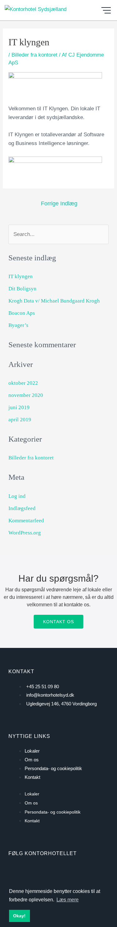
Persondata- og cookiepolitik (53, 768)
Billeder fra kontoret (34, 55)
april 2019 (19, 420)
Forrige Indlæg (59, 203)
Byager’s (18, 325)
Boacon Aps (21, 313)
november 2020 (25, 395)
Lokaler (32, 751)
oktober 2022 (23, 383)
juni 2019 (19, 407)
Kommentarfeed (26, 521)
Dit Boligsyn (22, 289)
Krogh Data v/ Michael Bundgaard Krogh (54, 301)
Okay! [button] (19, 915)
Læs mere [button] (67, 899)
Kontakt (32, 777)
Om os (32, 759)
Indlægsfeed (22, 508)
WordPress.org (24, 533)
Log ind (17, 496)
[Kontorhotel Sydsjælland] (35, 9)
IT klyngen (20, 276)
